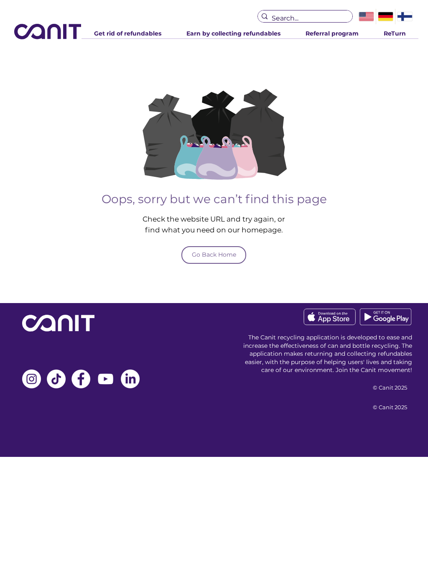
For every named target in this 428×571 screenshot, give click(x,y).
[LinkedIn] (130, 379)
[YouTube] (105, 379)
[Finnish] (404, 16)
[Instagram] (31, 379)
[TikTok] (56, 379)
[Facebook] (80, 379)
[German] (385, 16)
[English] (366, 16)
